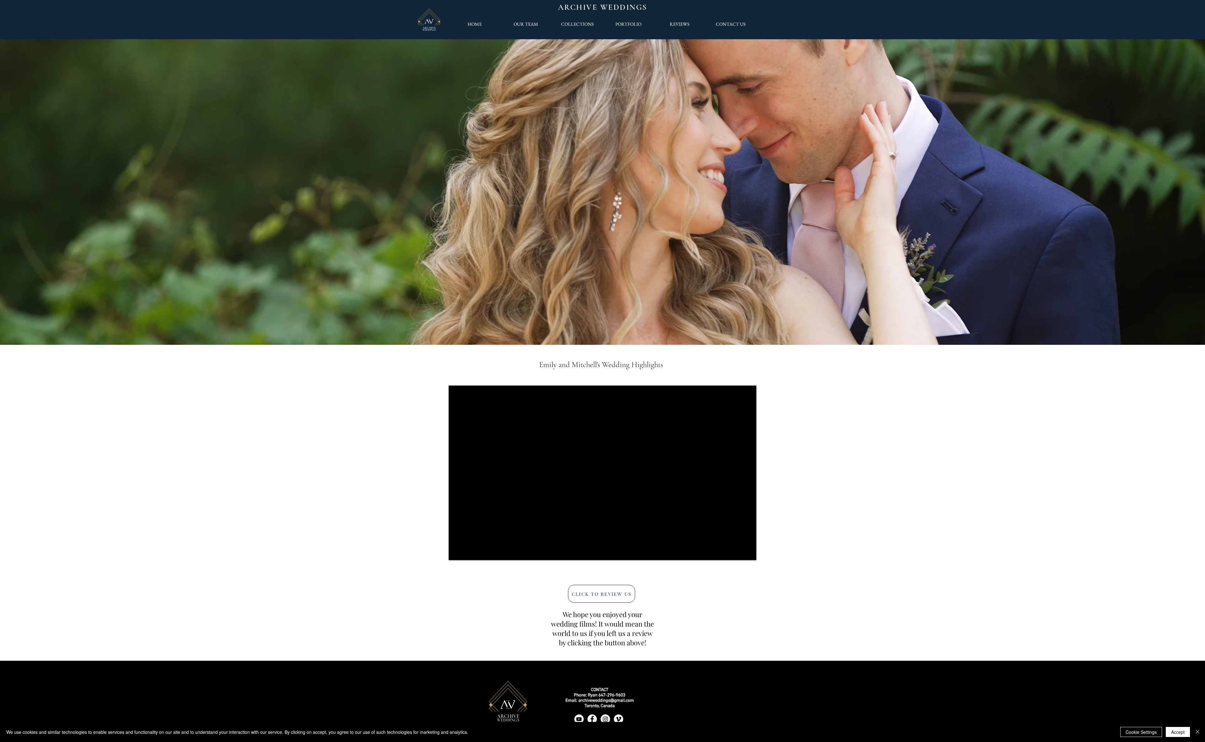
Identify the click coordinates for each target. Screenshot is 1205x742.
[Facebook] (592, 719)
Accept (1178, 732)
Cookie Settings (1141, 732)
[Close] (1197, 732)
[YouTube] (579, 719)
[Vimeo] (618, 719)
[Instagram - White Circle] (605, 719)
